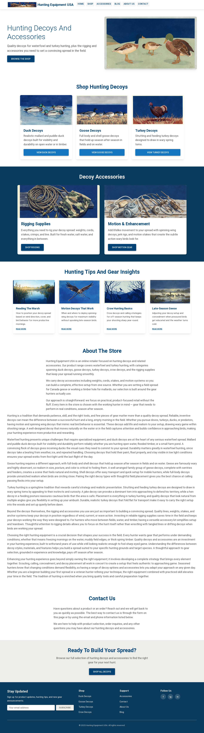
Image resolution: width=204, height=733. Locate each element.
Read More (21, 329)
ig (170, 696)
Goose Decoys (86, 701)
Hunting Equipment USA (55, 5)
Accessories (104, 4)
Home (81, 4)
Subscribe (65, 707)
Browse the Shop (20, 59)
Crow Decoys (85, 712)
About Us (129, 4)
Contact (143, 4)
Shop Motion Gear (122, 247)
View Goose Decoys (102, 152)
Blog (117, 4)
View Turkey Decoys (158, 152)
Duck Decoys (85, 696)
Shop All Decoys (102, 672)
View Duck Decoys (46, 152)
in (177, 696)
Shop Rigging (32, 247)
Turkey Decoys (86, 707)
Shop (90, 4)
